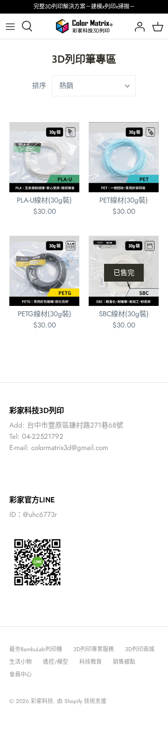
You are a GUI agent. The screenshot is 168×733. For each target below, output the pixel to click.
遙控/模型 (55, 662)
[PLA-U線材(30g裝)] (44, 157)
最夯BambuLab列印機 (35, 649)
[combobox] (94, 85)
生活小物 (20, 662)
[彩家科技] (84, 26)
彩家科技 (42, 701)
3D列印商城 (139, 649)
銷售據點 (124, 662)
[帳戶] (137, 26)
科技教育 (90, 662)
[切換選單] (10, 26)
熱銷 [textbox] (66, 86)
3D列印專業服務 (93, 649)
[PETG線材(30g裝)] (44, 271)
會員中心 (20, 674)
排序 (39, 85)
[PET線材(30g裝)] (124, 157)
